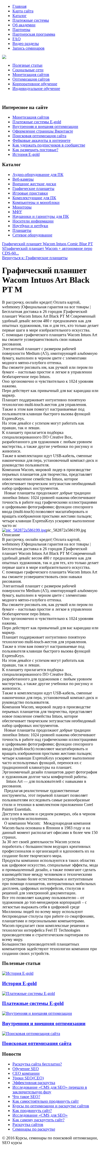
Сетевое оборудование (32, 235)
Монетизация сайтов (30, 74)
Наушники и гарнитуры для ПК (40, 216)
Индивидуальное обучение (36, 88)
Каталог (19, 15)
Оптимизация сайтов (31, 79)
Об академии (23, 25)
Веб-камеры (23, 179)
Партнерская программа (33, 34)
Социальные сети (28, 70)
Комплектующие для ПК (34, 198)
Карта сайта (22, 11)
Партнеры (21, 29)
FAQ (16, 39)
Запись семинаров (28, 48)
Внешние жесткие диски (34, 184)
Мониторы (22, 207)
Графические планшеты (33, 188)
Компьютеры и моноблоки (36, 202)
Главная (19, 6)
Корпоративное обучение (34, 84)
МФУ (17, 212)
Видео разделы (25, 43)
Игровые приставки (30, 193)
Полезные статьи (27, 65)
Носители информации (33, 221)
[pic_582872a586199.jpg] (24, 530)
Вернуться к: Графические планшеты (35, 258)
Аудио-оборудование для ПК (37, 174)
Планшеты (21, 230)
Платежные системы (30, 20)
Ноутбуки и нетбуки (30, 226)
